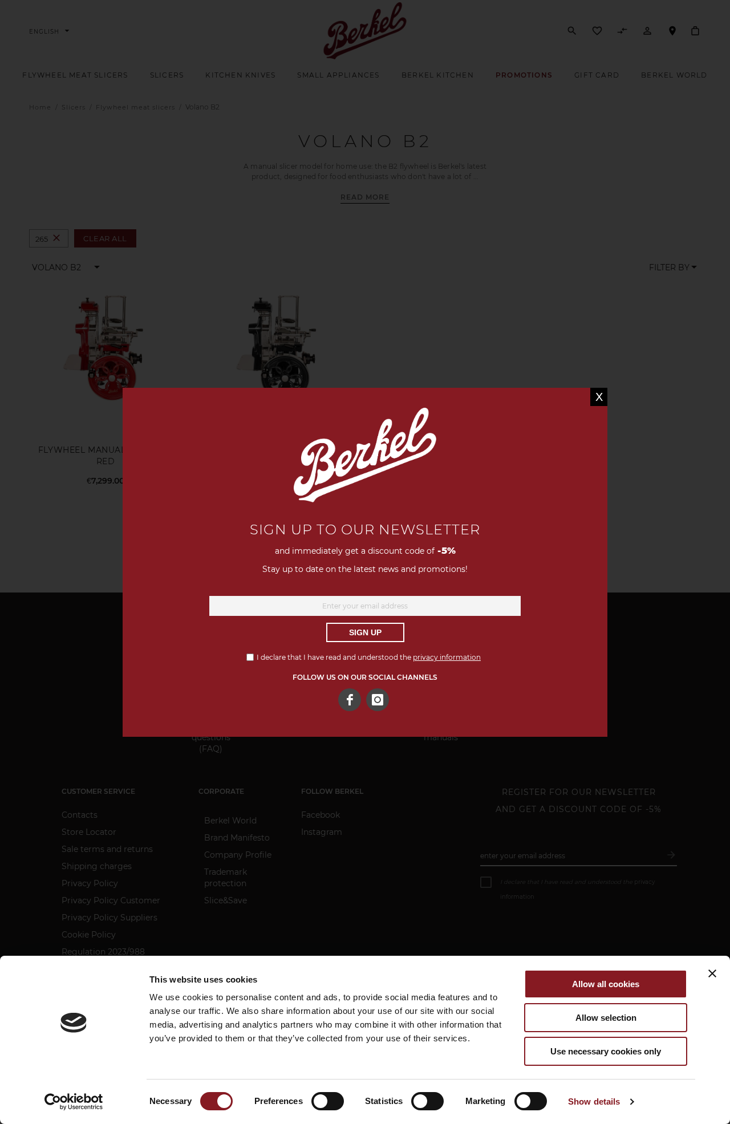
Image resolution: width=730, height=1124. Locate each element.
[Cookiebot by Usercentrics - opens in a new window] (74, 1101)
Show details (594, 1101)
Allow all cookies (605, 984)
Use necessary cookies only (605, 1051)
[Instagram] (377, 699)
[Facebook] (349, 699)
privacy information (447, 657)
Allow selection (605, 1017)
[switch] (327, 1102)
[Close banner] (712, 973)
